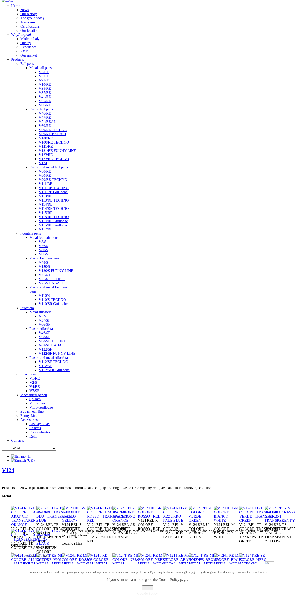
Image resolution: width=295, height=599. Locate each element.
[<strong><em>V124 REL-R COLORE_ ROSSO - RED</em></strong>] (150, 516)
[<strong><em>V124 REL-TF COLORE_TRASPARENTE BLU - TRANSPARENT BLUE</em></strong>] (58, 520)
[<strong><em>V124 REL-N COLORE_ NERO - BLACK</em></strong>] (49, 543)
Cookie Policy (147, 593)
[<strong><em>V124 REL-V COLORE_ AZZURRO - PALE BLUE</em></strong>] (176, 520)
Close (147, 588)
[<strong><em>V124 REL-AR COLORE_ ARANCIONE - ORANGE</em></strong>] (125, 520)
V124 (8, 470)
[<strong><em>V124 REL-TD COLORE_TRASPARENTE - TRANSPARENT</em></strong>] (33, 539)
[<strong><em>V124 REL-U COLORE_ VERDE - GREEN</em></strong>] (201, 520)
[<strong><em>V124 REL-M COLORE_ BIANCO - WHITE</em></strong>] (226, 520)
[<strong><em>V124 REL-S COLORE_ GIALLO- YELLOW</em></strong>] (74, 520)
